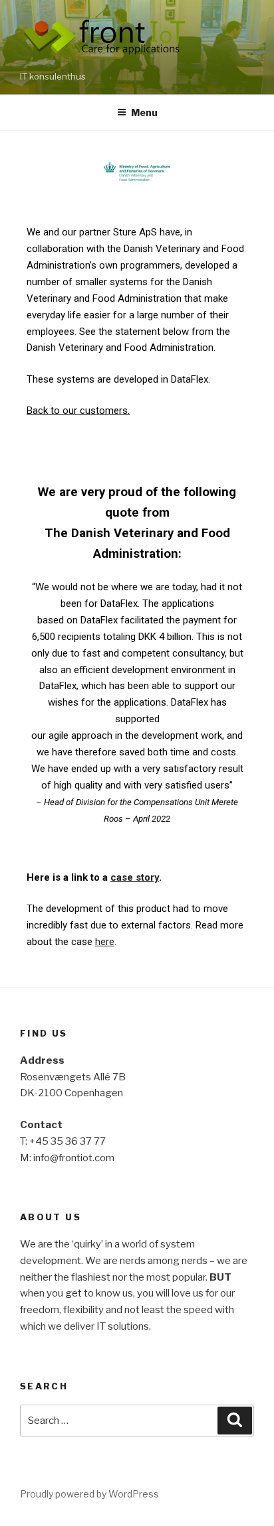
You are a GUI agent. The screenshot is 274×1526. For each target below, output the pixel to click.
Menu (144, 112)
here (104, 942)
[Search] (234, 1420)
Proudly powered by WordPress (89, 1493)
